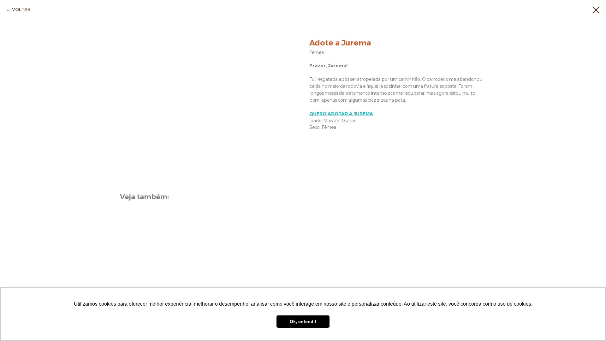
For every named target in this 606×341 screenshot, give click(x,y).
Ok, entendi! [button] (303, 321)
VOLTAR (21, 9)
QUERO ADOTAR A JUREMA (341, 114)
